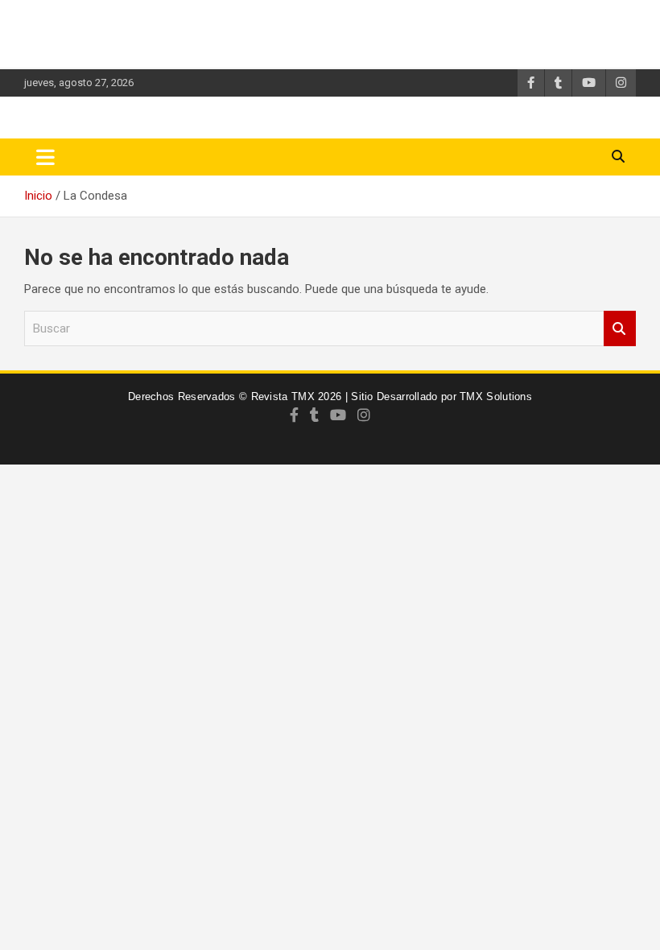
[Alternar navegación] (45, 157)
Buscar (620, 329)
